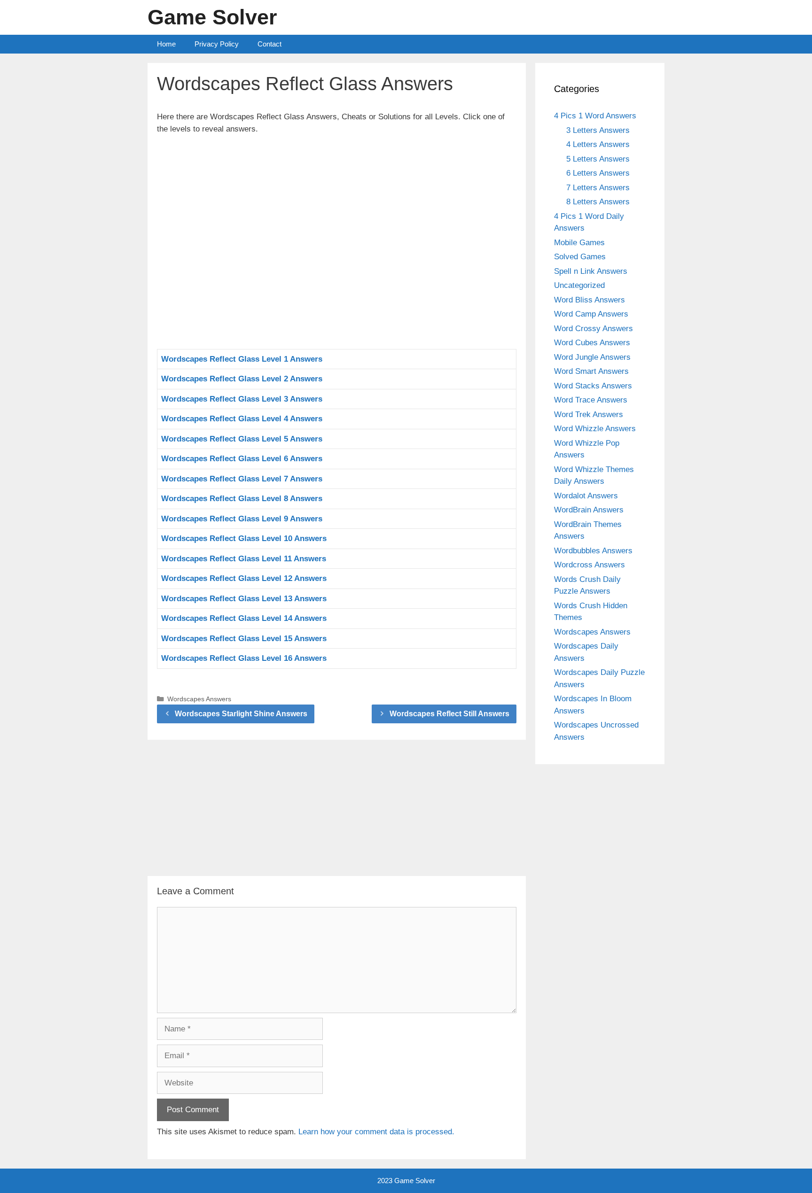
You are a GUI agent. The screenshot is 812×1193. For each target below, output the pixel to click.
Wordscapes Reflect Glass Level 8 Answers (241, 498)
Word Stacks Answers (593, 385)
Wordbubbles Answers (593, 550)
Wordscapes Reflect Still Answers (449, 714)
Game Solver (212, 17)
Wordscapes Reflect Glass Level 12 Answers (244, 578)
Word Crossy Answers (593, 328)
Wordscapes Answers (199, 699)
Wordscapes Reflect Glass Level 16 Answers (244, 658)
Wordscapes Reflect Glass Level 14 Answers (244, 618)
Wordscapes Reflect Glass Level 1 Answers (241, 359)
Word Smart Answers (591, 371)
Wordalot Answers (586, 495)
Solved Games (580, 256)
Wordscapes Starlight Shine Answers (241, 714)
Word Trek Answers (588, 414)
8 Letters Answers (598, 201)
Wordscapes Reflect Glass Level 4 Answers (241, 418)
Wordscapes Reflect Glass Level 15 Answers (244, 638)
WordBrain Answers (589, 509)
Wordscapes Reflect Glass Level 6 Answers (241, 458)
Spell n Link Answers (590, 271)
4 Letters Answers (598, 144)
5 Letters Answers (598, 159)
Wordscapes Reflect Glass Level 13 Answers (244, 598)
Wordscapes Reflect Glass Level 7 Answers (241, 478)
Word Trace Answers (590, 399)
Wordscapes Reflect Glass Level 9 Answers (241, 518)
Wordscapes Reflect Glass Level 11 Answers (243, 558)
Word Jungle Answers (592, 357)
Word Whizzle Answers (595, 428)
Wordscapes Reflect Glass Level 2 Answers (241, 378)
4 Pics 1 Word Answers (595, 115)
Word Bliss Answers (589, 299)
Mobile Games (579, 242)
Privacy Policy (217, 44)
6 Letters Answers (598, 173)
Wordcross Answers (589, 564)
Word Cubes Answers (592, 342)
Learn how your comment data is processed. (376, 1131)
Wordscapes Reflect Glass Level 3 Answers (241, 399)
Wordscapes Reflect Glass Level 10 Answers (244, 538)
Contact (269, 44)
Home (166, 44)
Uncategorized (579, 285)
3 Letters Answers (598, 130)
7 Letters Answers (598, 187)
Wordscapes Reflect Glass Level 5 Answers (241, 438)
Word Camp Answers (591, 314)
